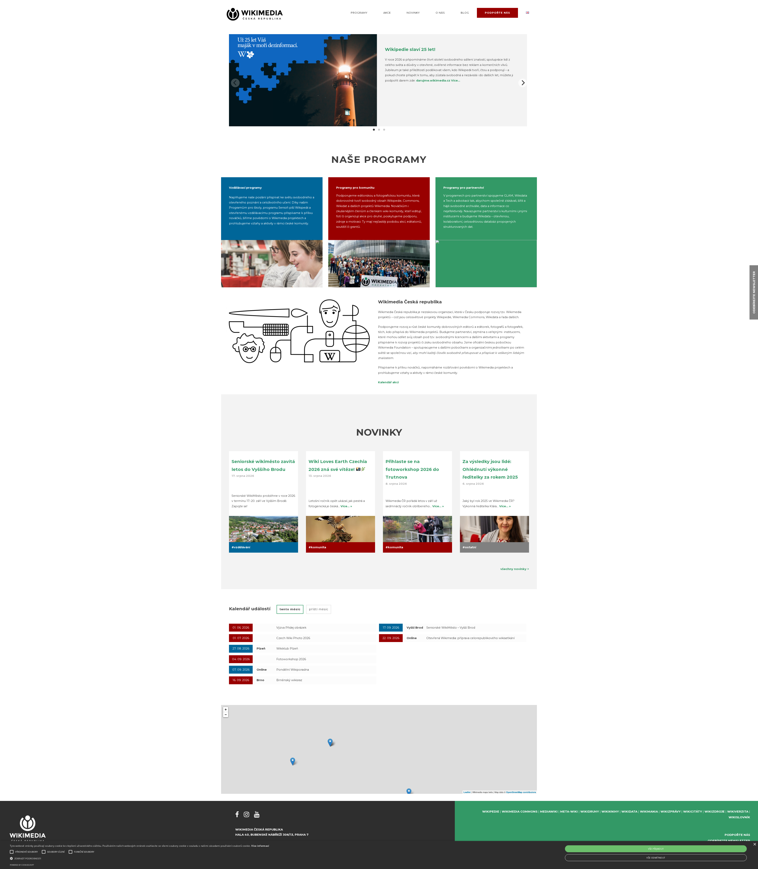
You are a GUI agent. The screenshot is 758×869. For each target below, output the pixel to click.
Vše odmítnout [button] (655, 857)
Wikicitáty (692, 811)
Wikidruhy (589, 811)
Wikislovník (739, 817)
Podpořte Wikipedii (411, 49)
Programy (359, 12)
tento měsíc (290, 609)
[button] (139, 858)
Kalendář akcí (388, 382)
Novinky (413, 12)
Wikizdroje (715, 811)
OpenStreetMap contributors (521, 792)
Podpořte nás (497, 12)
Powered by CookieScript (22, 865)
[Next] (522, 83)
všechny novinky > (514, 569)
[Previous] (235, 83)
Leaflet (467, 792)
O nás (440, 12)
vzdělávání (242, 547)
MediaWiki (549, 811)
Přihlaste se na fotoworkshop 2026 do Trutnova (412, 469)
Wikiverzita (737, 811)
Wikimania (649, 811)
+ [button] (226, 709)
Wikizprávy (670, 811)
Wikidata (629, 811)
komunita (318, 547)
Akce (387, 12)
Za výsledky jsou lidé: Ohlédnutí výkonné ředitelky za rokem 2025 (490, 469)
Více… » (346, 506)
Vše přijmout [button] (656, 848)
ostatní (470, 547)
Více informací (260, 845)
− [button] (226, 714)
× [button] (754, 844)
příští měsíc (318, 609)
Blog (465, 12)
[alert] (379, 855)
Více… (516, 75)
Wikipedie (490, 811)
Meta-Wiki (569, 811)
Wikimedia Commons (520, 811)
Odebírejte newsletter (729, 841)
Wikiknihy (610, 811)
